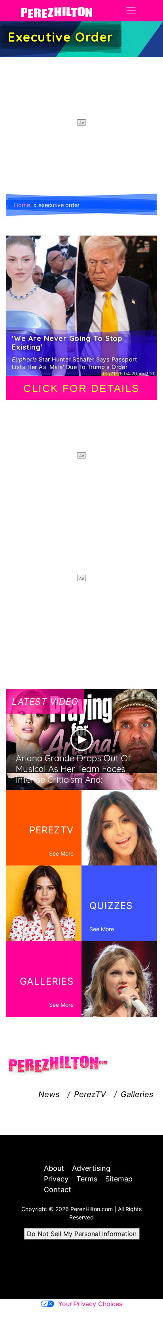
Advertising (91, 1168)
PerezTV (90, 1094)
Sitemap (119, 1179)
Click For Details (81, 388)
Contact (57, 1189)
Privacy (56, 1179)
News (48, 1094)
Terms (86, 1179)
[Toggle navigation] (131, 11)
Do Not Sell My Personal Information (81, 1234)
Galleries (137, 1094)
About (54, 1168)
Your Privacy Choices (90, 1304)
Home (22, 205)
